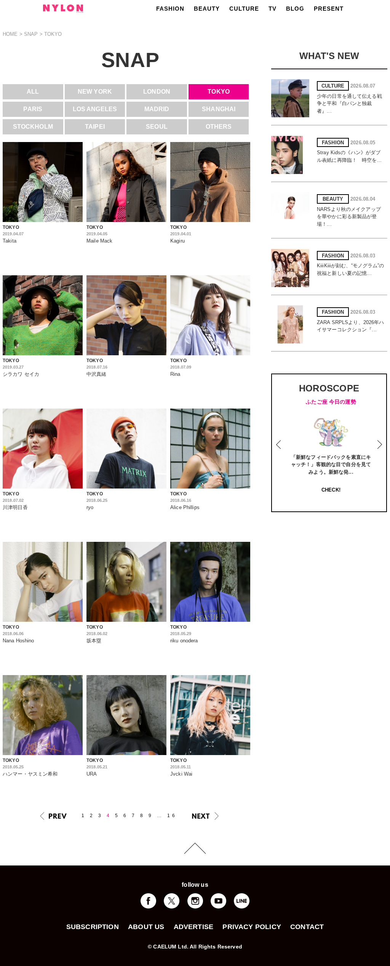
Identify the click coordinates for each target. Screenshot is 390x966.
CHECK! (330, 490)
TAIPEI (95, 126)
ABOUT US (146, 927)
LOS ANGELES (95, 109)
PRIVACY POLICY (251, 927)
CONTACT (307, 927)
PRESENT (329, 8)
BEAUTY (207, 8)
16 (172, 815)
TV (273, 8)
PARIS (32, 109)
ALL (33, 91)
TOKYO (219, 91)
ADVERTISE (194, 927)
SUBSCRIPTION (92, 927)
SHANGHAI (218, 109)
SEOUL (157, 126)
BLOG (295, 8)
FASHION (170, 8)
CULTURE (244, 8)
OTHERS (219, 126)
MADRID (156, 109)
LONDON (156, 91)
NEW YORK (95, 91)
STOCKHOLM (33, 126)
